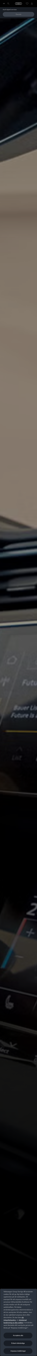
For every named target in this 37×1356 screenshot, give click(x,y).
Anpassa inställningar (18, 1351)
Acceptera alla (18, 1335)
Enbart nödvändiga (18, 1343)
